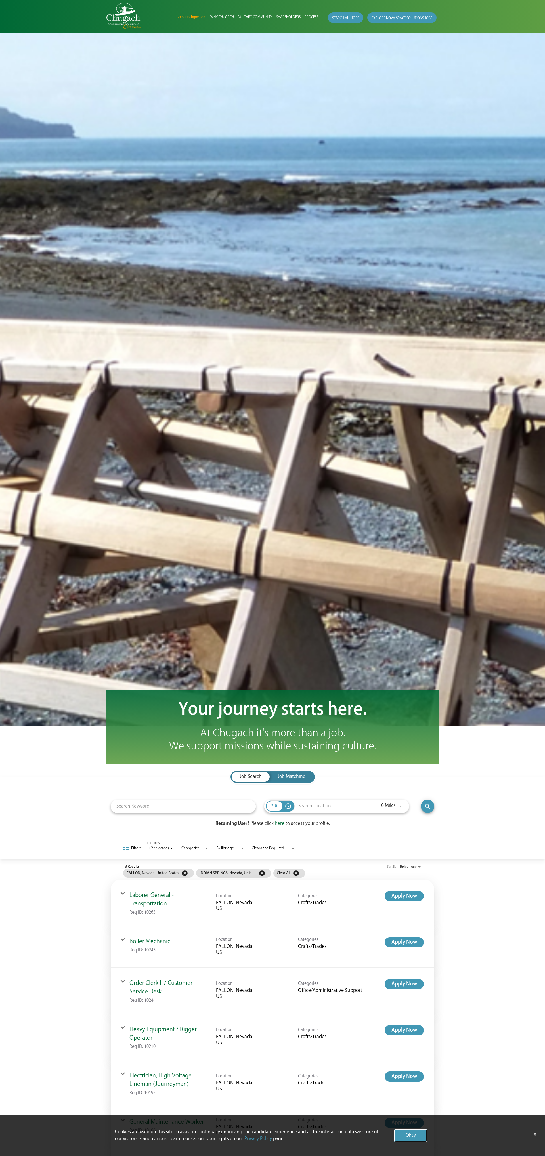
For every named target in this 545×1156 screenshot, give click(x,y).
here (279, 823)
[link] (272, 903)
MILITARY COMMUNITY (255, 17)
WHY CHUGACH (222, 17)
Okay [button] (411, 1135)
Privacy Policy (258, 1139)
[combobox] (183, 806)
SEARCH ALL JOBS (345, 18)
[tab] (250, 777)
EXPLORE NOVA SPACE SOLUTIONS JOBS (402, 18)
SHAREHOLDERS (288, 17)
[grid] (261, 873)
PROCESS (311, 17)
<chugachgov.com (192, 17)
